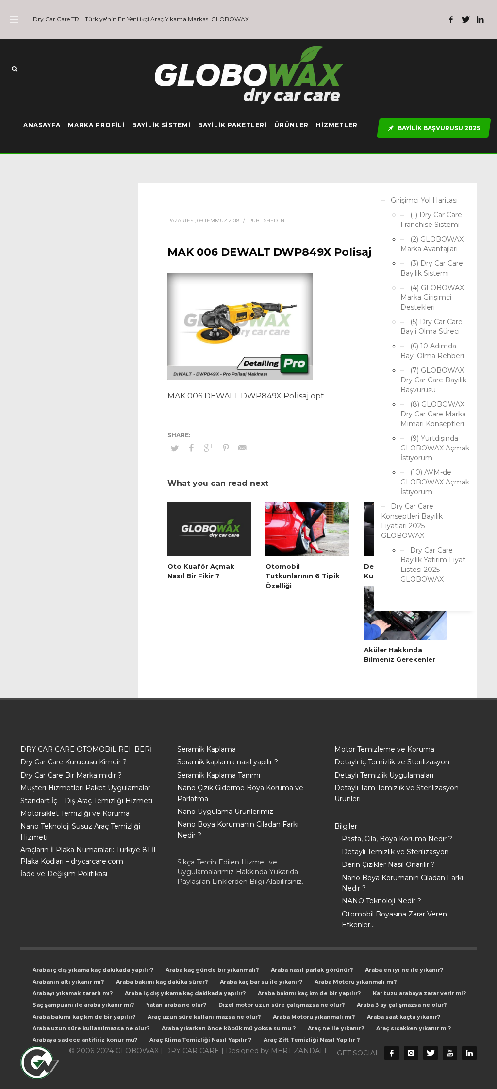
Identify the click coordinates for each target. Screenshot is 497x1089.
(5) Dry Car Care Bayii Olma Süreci (431, 326)
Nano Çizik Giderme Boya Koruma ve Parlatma (240, 793)
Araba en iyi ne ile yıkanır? (404, 970)
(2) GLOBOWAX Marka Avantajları (432, 244)
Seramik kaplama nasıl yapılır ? (227, 762)
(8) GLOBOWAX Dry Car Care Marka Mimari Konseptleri (433, 414)
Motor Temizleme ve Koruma (384, 749)
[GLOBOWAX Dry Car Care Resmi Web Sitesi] (469, 1053)
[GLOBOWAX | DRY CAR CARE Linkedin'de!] (480, 19)
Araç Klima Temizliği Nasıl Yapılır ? (200, 1040)
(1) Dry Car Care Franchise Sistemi (431, 219)
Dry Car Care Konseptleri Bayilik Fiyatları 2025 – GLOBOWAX (412, 521)
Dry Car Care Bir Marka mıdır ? (71, 775)
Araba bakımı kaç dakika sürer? (162, 981)
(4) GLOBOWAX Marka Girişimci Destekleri (432, 297)
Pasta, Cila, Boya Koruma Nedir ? (397, 838)
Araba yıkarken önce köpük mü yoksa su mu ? (229, 1028)
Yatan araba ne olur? (176, 1005)
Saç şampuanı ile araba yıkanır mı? (83, 1005)
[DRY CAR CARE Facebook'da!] (391, 1053)
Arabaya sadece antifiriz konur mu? (85, 1040)
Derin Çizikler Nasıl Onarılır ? (388, 864)
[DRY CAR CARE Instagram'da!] (411, 1053)
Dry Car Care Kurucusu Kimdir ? (73, 762)
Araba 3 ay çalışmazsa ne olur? (402, 1005)
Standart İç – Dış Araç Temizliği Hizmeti (86, 800)
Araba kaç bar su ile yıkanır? (261, 981)
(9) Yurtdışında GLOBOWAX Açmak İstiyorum (434, 448)
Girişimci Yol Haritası (424, 200)
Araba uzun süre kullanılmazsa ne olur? (91, 1028)
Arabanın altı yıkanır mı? (68, 981)
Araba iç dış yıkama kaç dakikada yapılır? (93, 970)
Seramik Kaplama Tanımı (218, 775)
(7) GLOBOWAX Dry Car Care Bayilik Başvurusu (433, 380)
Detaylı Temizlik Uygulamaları (383, 775)
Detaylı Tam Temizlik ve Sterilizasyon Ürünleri (396, 793)
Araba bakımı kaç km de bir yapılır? (309, 993)
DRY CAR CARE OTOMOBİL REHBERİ (86, 749)
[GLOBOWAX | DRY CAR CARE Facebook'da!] (451, 19)
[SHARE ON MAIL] (242, 448)
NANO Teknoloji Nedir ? (381, 901)
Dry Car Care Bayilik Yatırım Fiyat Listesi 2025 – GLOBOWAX (432, 565)
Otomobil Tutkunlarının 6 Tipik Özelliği (302, 575)
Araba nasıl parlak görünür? (312, 970)
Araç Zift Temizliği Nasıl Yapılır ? (312, 1040)
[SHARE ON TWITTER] (174, 448)
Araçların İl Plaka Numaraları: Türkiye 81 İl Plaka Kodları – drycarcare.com (87, 855)
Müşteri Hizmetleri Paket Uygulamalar (85, 787)
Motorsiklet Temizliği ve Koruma (75, 813)
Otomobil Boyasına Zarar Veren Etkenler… (394, 919)
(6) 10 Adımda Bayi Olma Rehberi (432, 351)
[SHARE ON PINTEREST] (225, 448)
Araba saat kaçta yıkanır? (403, 1016)
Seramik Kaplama (206, 749)
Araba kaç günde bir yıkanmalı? (212, 970)
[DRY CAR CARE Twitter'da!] (430, 1053)
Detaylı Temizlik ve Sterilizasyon (395, 851)
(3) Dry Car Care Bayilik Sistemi (431, 268)
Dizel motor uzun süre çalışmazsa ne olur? (281, 1005)
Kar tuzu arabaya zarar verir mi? (419, 993)
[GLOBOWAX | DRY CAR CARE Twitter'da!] (465, 19)
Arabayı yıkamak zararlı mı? (73, 993)
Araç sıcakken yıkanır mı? (413, 1028)
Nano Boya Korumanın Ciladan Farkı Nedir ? (237, 829)
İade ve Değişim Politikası (63, 873)
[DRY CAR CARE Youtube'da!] (450, 1053)
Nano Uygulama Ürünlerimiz (225, 811)
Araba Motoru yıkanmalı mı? (356, 981)
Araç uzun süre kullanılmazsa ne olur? (204, 1016)
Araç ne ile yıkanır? (336, 1028)
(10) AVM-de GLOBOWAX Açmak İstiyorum (434, 482)
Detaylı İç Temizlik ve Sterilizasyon (391, 762)
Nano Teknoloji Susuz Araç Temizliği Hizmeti (80, 831)
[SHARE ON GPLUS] (208, 448)
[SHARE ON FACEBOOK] (191, 448)
